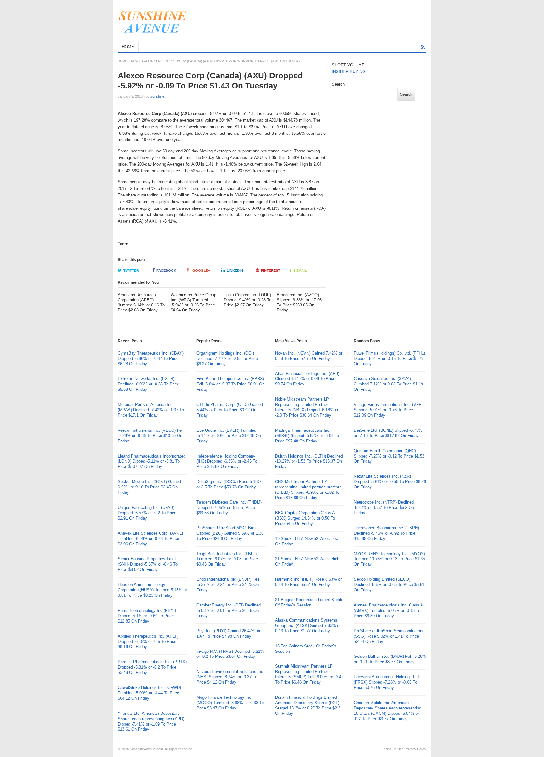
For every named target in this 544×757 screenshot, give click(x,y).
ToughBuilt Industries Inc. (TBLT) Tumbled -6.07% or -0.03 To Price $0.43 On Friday (227, 559)
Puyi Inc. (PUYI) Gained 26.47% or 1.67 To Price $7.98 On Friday (228, 634)
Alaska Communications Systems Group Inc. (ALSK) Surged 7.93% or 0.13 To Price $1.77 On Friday (308, 625)
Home (122, 61)
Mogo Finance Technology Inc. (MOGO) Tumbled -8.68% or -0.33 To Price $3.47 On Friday (230, 702)
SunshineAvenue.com (146, 749)
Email (301, 270)
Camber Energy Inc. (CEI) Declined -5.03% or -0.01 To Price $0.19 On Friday (228, 610)
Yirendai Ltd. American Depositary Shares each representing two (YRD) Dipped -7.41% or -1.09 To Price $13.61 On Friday (151, 721)
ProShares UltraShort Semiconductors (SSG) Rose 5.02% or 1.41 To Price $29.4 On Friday (388, 636)
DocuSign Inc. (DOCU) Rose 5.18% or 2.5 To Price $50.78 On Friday (228, 484)
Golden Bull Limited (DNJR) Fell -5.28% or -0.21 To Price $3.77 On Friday (390, 659)
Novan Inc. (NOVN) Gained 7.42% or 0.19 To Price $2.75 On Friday (308, 356)
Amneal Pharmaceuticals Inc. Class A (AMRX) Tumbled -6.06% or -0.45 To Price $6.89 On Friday (388, 610)
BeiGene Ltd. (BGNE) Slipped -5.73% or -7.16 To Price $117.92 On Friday (388, 433)
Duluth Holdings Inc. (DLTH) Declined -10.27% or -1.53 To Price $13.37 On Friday (309, 461)
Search (338, 84)
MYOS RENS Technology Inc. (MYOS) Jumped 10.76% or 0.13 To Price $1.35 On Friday (389, 559)
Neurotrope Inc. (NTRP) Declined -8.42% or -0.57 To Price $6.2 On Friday (384, 507)
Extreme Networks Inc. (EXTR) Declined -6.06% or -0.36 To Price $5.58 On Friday (148, 384)
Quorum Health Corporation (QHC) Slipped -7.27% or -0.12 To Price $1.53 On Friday (389, 456)
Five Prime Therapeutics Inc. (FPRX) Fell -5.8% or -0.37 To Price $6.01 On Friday (230, 384)
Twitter (131, 270)
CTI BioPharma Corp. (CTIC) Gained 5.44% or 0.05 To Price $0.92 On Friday (229, 410)
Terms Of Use (393, 749)
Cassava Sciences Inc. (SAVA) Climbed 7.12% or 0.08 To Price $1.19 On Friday (388, 384)
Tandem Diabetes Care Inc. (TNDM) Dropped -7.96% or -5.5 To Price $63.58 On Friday (229, 507)
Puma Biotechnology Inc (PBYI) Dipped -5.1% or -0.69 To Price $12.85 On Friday (147, 615)
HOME (128, 46)
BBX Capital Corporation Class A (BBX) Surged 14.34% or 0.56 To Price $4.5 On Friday (305, 518)
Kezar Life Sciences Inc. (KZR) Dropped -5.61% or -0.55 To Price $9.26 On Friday (390, 481)
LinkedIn (235, 270)
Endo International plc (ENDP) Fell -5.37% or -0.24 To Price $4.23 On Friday (227, 584)
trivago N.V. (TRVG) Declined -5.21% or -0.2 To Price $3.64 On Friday (230, 654)
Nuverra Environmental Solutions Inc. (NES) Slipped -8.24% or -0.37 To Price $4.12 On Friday (230, 677)
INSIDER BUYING (349, 71)
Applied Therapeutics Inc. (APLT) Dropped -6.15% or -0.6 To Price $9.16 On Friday (148, 641)
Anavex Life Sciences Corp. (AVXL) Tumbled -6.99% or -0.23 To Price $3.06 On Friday (150, 538)
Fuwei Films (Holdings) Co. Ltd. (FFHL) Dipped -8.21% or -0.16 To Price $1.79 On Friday (389, 358)
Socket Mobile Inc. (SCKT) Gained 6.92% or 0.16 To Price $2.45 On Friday (149, 487)
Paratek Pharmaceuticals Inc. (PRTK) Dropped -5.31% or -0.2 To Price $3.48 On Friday (152, 667)
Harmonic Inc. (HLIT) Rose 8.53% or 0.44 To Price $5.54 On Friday (308, 582)
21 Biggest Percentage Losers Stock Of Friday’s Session (308, 602)
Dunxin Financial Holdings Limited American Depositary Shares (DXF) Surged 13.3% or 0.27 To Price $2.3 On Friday (307, 705)
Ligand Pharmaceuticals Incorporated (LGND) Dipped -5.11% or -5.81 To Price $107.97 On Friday (151, 461)
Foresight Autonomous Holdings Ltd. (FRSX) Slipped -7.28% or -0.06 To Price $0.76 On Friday (387, 682)
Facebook (166, 270)
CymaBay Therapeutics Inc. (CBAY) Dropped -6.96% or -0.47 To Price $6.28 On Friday (151, 358)
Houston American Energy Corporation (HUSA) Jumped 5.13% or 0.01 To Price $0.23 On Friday (152, 590)
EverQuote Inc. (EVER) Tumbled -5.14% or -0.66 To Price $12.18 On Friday (228, 435)
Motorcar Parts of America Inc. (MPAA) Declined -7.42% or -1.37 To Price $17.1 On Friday (151, 410)
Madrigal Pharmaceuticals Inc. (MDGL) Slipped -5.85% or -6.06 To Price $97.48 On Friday (307, 435)
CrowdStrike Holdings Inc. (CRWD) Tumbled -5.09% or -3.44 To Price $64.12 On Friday (149, 693)
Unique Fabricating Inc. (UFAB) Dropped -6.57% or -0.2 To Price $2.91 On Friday (147, 513)
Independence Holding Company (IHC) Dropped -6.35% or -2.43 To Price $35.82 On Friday (226, 461)
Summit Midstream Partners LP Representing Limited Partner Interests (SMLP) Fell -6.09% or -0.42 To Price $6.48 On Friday (309, 674)
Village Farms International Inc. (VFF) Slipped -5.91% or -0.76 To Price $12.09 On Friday (388, 410)
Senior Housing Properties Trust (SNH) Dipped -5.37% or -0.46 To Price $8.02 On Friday (148, 564)
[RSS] (422, 47)
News (135, 61)
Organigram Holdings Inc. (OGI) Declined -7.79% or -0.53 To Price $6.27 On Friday (227, 358)
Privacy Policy (415, 749)
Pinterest (270, 270)
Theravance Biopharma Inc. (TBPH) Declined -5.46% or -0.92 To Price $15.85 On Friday (386, 533)
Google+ (201, 270)
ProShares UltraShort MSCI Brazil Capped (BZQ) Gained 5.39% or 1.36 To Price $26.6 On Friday (230, 533)
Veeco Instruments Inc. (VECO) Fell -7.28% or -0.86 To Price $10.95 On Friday (151, 435)
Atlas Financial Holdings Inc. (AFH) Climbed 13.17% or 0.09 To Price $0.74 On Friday (307, 379)
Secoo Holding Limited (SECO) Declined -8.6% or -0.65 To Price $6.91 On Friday (389, 584)
